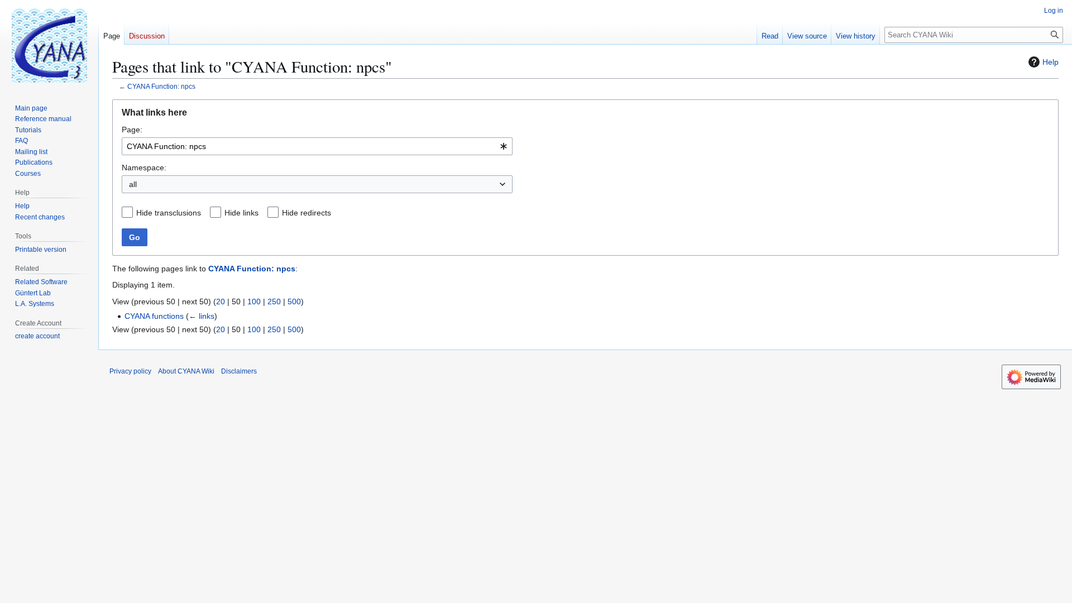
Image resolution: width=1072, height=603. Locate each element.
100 (254, 301)
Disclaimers (239, 371)
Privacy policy (130, 371)
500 (294, 301)
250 (274, 301)
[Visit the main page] (49, 44)
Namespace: (144, 167)
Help (1050, 62)
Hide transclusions (168, 212)
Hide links (241, 212)
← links (201, 316)
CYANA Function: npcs (161, 86)
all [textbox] (133, 184)
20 (220, 301)
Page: (132, 129)
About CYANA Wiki (186, 371)
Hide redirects (306, 212)
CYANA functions (154, 316)
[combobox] (317, 146)
